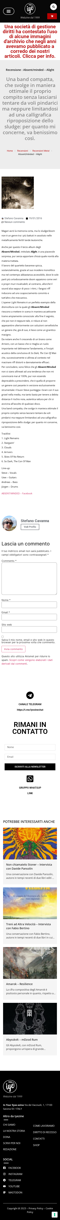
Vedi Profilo (30, 526)
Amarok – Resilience (19, 984)
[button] (8, 11)
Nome (6, 600)
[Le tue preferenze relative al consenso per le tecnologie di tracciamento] (55, 1215)
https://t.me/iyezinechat (30, 709)
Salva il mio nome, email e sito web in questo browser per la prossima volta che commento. (28, 641)
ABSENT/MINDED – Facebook (17, 493)
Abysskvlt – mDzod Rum (22, 1039)
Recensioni (22, 150)
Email (6, 612)
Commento (9, 561)
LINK (30, 793)
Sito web (7, 624)
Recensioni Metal (40, 150)
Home (10, 150)
